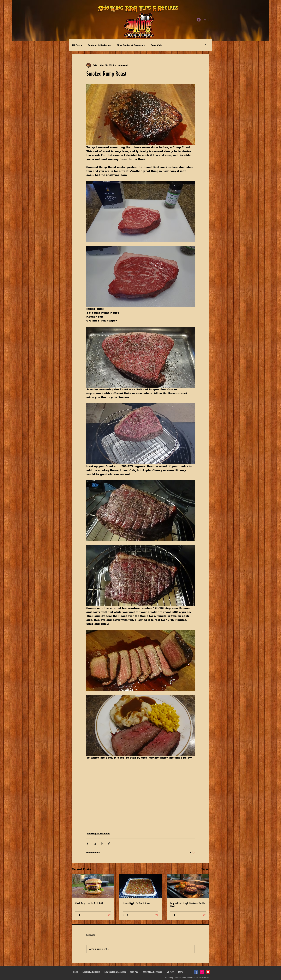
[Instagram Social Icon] (202, 972)
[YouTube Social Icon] (208, 972)
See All (205, 869)
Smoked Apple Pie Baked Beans (136, 903)
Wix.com (206, 977)
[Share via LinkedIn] (102, 843)
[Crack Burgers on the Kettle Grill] (93, 886)
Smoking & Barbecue (99, 45)
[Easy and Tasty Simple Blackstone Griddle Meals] (188, 886)
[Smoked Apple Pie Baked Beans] (140, 886)
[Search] (209, 20)
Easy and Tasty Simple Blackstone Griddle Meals (187, 905)
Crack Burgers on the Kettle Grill (89, 903)
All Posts (77, 45)
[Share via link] (109, 843)
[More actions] (193, 65)
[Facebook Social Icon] (196, 972)
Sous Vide (156, 45)
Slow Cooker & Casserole (131, 45)
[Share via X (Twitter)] (95, 843)
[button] (205, 45)
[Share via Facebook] (87, 843)
